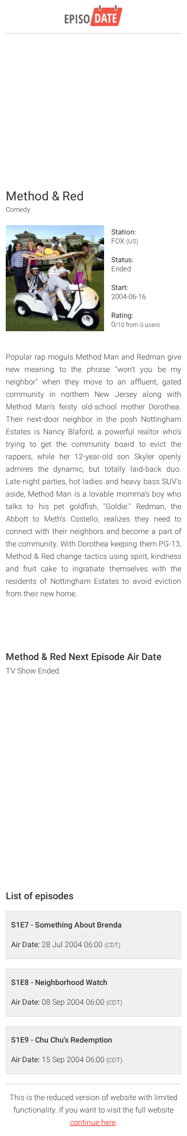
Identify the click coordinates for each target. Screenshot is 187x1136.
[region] (93, 110)
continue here (93, 1122)
